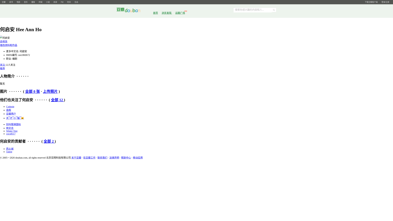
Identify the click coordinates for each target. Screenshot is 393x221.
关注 (3, 65)
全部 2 (49, 141)
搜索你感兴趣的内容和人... (249, 9)
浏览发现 (167, 13)
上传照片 (50, 91)
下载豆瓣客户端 (371, 2)
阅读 (55, 2)
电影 (18, 2)
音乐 (26, 2)
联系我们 (102, 157)
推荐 (2, 68)
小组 (48, 2)
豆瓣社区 (131, 10)
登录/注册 (385, 2)
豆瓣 (4, 2)
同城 (40, 2)
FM (62, 2)
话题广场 (180, 13)
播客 (33, 2)
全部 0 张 (32, 91)
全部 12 (57, 100)
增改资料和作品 (8, 45)
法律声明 (114, 157)
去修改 (3, 41)
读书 (11, 2)
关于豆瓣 (76, 157)
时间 (69, 2)
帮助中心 (126, 157)
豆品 (76, 2)
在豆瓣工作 (89, 157)
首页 (155, 13)
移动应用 (138, 157)
